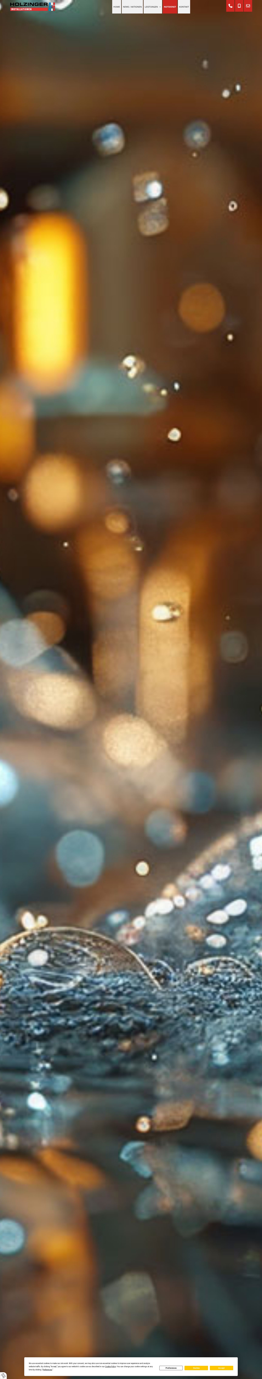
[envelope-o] (248, 6)
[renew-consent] (3, 1375)
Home (116, 6)
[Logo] (38, 6)
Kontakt (184, 6)
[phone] (230, 6)
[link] (152, 7)
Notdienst (170, 6)
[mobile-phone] (239, 6)
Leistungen (151, 6)
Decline (196, 1368)
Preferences (171, 1368)
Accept (221, 1368)
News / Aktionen (132, 6)
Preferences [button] (47, 1370)
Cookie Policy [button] (110, 1366)
